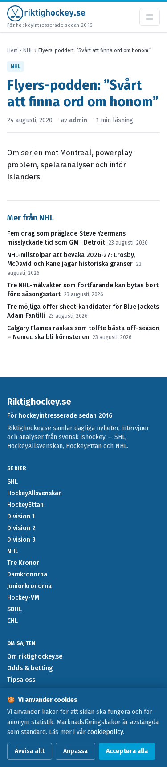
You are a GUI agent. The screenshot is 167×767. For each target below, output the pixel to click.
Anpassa (75, 751)
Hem (12, 50)
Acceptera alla (127, 751)
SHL (12, 481)
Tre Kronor (23, 563)
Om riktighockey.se (34, 656)
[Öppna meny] (149, 17)
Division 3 (21, 539)
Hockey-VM (23, 597)
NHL (28, 50)
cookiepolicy (105, 732)
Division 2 (21, 528)
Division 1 (21, 516)
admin (78, 120)
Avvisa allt (30, 751)
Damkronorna (27, 574)
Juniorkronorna (29, 586)
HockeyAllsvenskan (34, 493)
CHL (12, 621)
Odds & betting (30, 668)
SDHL (14, 609)
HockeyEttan (25, 505)
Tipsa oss (21, 680)
